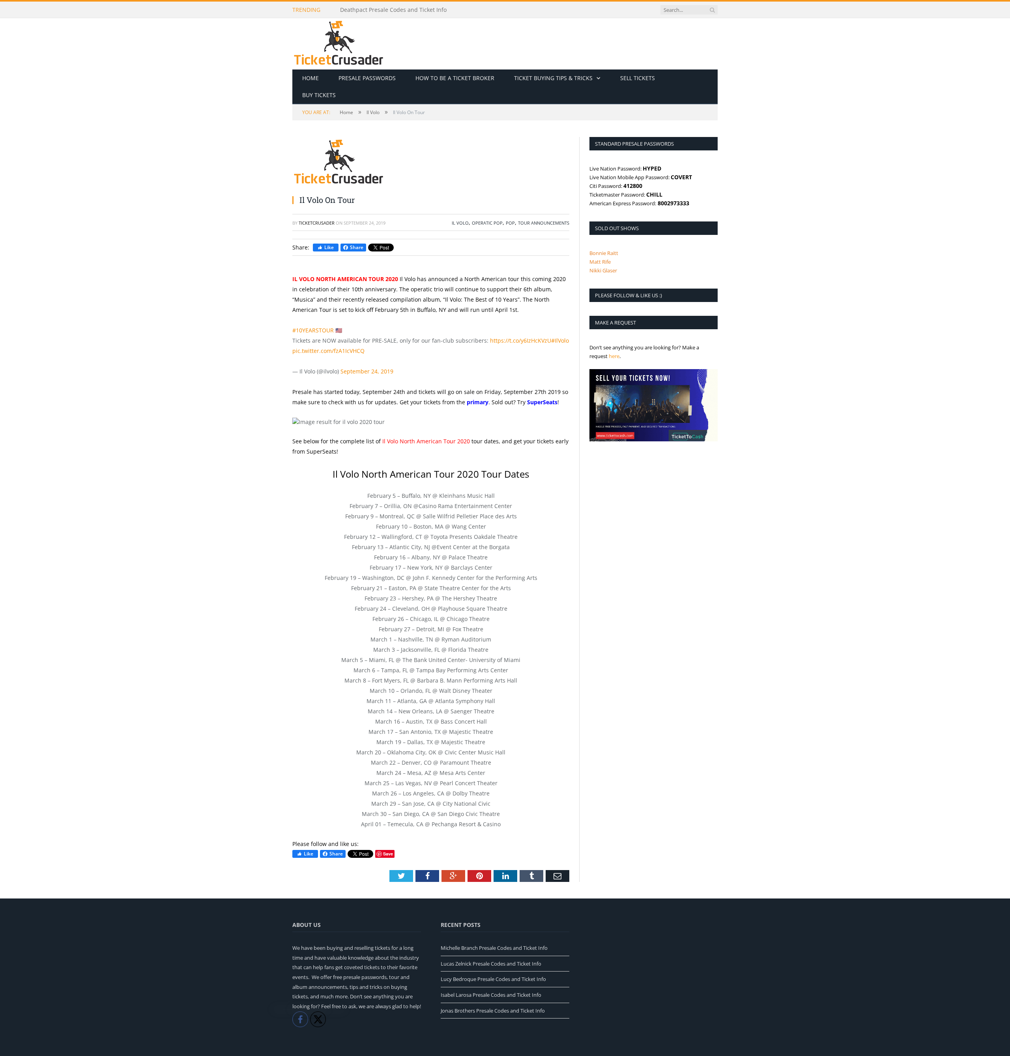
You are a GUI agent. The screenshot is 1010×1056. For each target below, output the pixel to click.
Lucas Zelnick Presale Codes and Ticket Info (491, 963)
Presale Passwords (367, 78)
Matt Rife (600, 261)
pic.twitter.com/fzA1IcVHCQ (328, 351)
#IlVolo (560, 340)
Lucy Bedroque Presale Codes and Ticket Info (493, 979)
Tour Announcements (543, 223)
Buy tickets (319, 95)
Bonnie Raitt (603, 253)
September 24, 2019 (366, 371)
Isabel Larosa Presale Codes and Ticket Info (491, 994)
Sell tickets (637, 78)
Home (310, 78)
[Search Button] (712, 10)
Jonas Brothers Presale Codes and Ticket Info (493, 1010)
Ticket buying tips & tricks (553, 78)
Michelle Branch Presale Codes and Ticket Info (494, 947)
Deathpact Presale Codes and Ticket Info (393, 9)
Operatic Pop (487, 223)
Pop (510, 223)
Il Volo (460, 223)
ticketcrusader (317, 223)
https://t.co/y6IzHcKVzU (520, 340)
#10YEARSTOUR (313, 330)
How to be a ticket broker (454, 78)
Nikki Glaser (603, 270)
